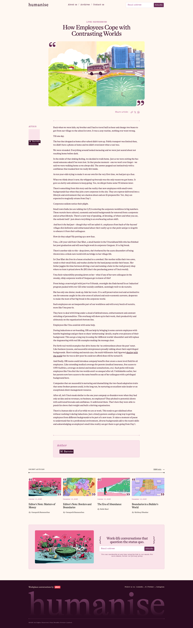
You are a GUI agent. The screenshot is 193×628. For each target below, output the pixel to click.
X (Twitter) (149, 587)
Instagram (160, 587)
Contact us (98, 5)
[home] (37, 5)
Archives (85, 5)
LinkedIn (139, 587)
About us (72, 5)
